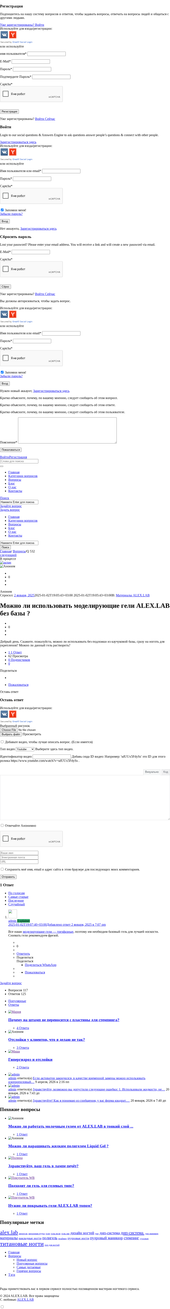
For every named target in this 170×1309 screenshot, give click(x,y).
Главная (13, 472)
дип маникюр (151, 1233)
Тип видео (7, 749)
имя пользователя (13, 53)
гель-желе (56, 1233)
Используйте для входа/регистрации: (26, 28)
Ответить (23, 953)
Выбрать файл (11, 734)
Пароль (6, 69)
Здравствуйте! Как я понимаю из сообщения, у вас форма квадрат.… (81, 1100)
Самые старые (18, 897)
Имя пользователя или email (20, 171)
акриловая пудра (36, 1233)
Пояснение (8, 442)
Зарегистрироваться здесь (18, 142)
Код (165, 771)
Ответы (13, 1004)
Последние (16, 900)
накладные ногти (30, 1238)
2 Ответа (23, 1067)
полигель (49, 1238)
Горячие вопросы (29, 1271)
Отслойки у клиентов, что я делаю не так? (46, 1039)
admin (12, 1078)
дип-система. (132, 1232)
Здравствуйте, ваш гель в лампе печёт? (43, 1166)
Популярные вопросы (32, 1263)
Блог (11, 483)
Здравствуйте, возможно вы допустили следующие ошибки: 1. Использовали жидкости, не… (99, 1089)
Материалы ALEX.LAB (133, 595)
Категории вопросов (23, 476)
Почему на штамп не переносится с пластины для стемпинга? (63, 1020)
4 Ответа (23, 1028)
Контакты (15, 491)
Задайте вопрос (11, 506)
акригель (23, 1233)
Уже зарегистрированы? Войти (22, 25)
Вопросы (14, 479)
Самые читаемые (29, 1267)
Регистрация (18, 457)
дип (97, 1233)
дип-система (110, 1233)
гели (48, 1233)
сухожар (144, 1238)
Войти (4, 457)
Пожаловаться (18, 684)
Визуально (152, 771)
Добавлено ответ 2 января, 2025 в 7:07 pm (57, 924)
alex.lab (9, 1232)
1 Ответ (22, 1134)
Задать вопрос (10, 510)
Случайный (16, 904)
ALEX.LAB (25, 1299)
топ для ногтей (52, 1245)
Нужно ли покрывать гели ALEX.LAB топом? (50, 1205)
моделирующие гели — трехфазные (48, 931)
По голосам (16, 893)
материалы (9, 1238)
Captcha (6, 84)
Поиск (4, 498)
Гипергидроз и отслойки (30, 1059)
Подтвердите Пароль (15, 76)
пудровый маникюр (106, 1238)
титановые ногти (22, 1243)
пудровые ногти (78, 1238)
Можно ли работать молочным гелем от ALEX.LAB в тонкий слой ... (70, 1126)
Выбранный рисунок (15, 726)
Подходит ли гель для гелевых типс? (41, 1185)
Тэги (11, 1274)
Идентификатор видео (16, 756)
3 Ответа (23, 1047)
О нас (12, 487)
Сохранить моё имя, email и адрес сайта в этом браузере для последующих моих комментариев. (72, 869)
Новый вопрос (27, 1259)
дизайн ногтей (82, 1233)
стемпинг (131, 1238)
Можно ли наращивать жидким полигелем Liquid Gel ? (58, 1146)
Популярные (17, 1001)
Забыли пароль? (11, 214)
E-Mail (5, 61)
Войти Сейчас (45, 119)
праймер (62, 1238)
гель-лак (65, 1233)
